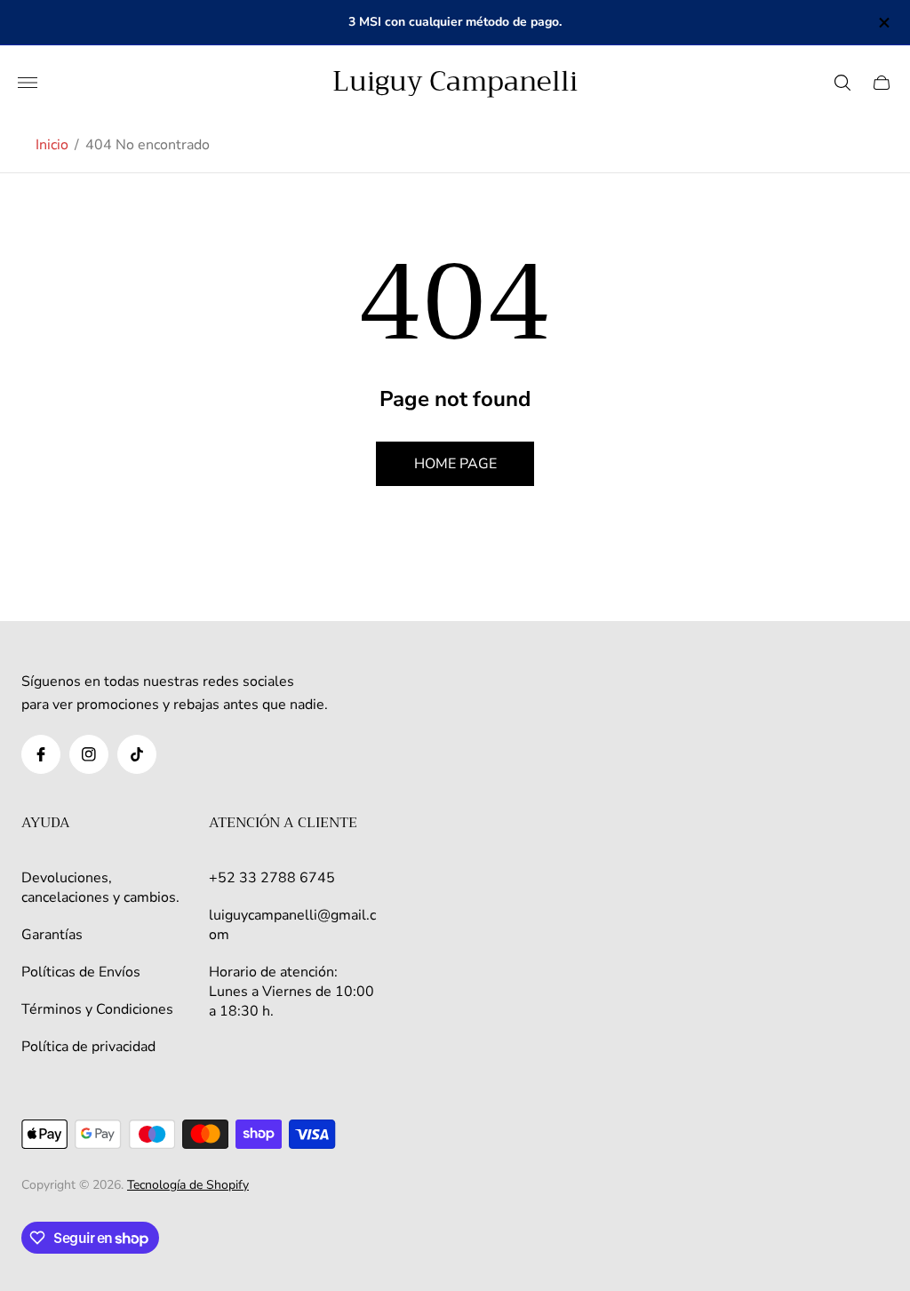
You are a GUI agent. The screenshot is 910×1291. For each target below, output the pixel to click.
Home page (455, 464)
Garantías (52, 934)
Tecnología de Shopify (188, 1184)
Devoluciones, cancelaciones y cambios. (100, 887)
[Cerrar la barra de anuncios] (883, 23)
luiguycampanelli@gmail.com (292, 924)
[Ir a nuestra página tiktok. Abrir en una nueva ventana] (136, 754)
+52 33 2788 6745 (272, 878)
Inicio (52, 145)
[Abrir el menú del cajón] (27, 82)
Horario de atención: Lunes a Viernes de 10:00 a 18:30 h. (291, 991)
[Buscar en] (842, 82)
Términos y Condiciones (97, 1009)
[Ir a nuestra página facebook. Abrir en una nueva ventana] (40, 754)
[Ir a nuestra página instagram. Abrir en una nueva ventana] (88, 754)
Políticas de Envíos (80, 972)
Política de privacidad (88, 1046)
